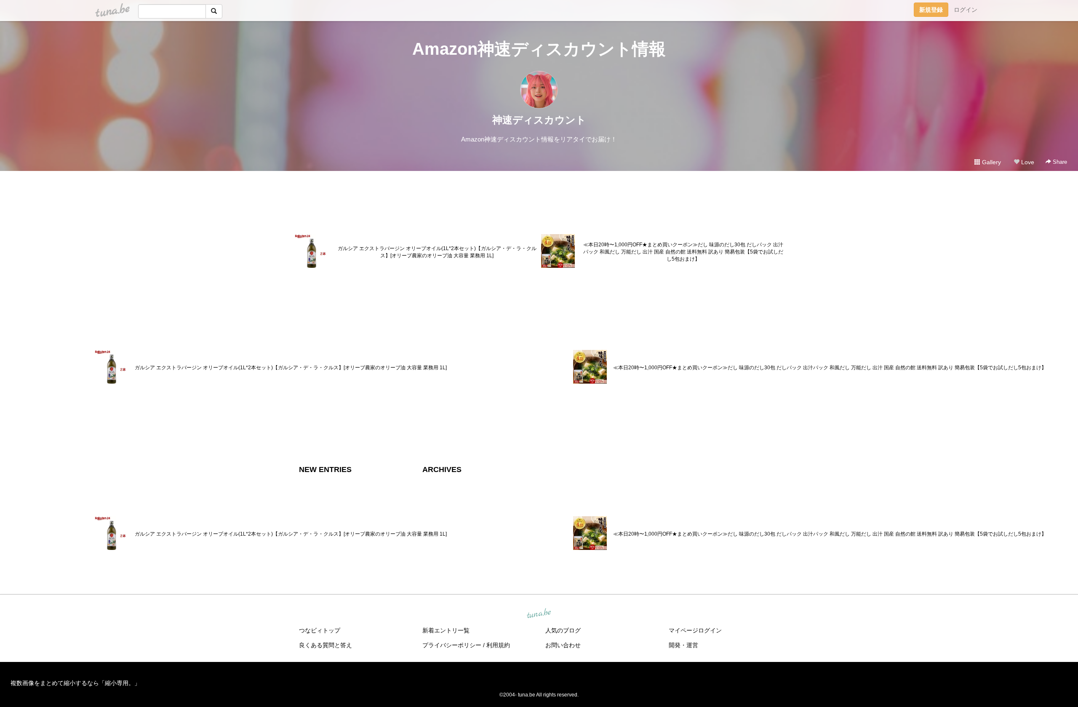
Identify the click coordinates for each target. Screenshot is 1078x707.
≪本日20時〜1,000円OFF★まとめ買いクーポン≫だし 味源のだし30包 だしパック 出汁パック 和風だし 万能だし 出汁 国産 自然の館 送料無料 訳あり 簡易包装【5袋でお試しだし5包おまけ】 (683, 252)
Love (1026, 162)
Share (1059, 162)
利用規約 (498, 645)
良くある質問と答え (325, 645)
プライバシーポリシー (451, 645)
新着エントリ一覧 (446, 630)
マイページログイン (695, 630)
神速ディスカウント (539, 119)
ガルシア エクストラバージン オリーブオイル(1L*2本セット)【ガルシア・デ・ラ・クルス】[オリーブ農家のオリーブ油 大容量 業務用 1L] (437, 252)
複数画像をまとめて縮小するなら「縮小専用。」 (75, 683)
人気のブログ (563, 630)
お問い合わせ (563, 645)
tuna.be (539, 614)
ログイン (965, 9)
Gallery (990, 162)
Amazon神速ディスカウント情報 (539, 49)
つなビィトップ (319, 630)
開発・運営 (683, 645)
